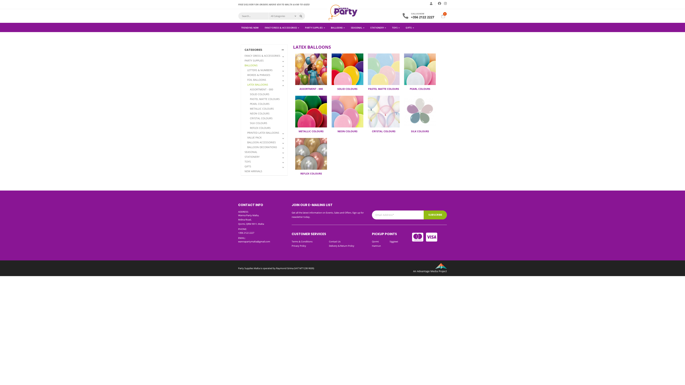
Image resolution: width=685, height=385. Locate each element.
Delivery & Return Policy (341, 245)
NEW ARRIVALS (253, 171)
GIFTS (409, 27)
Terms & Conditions (302, 241)
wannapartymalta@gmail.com (254, 241)
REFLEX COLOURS (260, 128)
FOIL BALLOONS (256, 79)
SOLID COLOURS (259, 94)
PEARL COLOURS (260, 104)
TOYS (395, 27)
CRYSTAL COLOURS (261, 118)
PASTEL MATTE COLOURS (265, 99)
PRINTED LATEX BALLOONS (263, 132)
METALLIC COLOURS (262, 108)
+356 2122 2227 (422, 17)
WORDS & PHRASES (258, 75)
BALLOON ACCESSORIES (261, 142)
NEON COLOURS (260, 113)
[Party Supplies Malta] (342, 12)
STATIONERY (377, 27)
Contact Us (335, 241)
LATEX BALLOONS (257, 84)
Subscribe (435, 215)
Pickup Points (384, 234)
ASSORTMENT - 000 (261, 89)
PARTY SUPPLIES (314, 27)
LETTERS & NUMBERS (260, 70)
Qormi (375, 241)
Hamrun (376, 245)
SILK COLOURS (258, 123)
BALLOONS (337, 27)
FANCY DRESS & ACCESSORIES (281, 27)
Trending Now (250, 27)
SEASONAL (356, 27)
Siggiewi (394, 241)
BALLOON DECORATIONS (262, 147)
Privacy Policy (299, 245)
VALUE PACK (254, 137)
